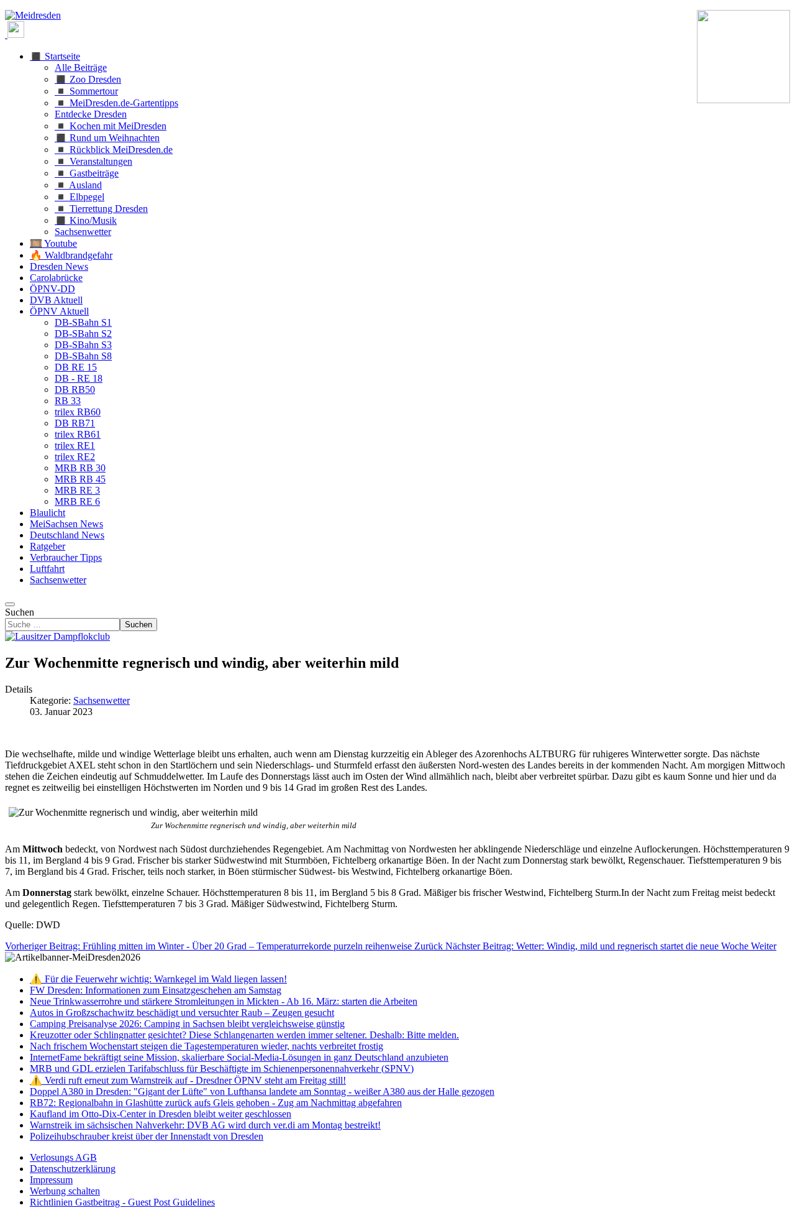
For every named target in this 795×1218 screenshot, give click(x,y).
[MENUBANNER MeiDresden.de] (33, 15)
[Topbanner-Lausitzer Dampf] (57, 636)
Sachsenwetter (101, 700)
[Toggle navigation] (10, 604)
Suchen (19, 612)
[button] (55, 56)
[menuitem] (63, 1157)
